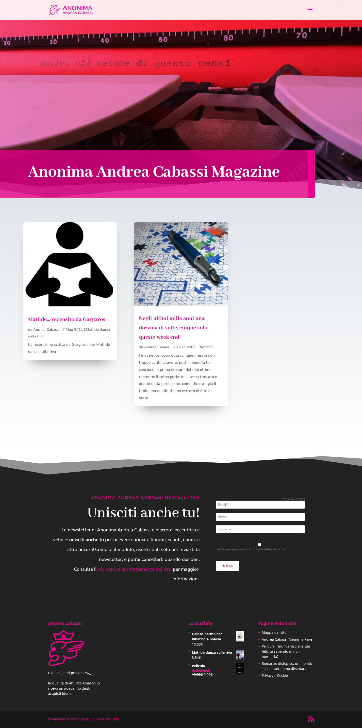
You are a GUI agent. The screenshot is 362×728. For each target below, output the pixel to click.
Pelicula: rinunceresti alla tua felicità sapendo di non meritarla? (286, 651)
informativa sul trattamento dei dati (134, 569)
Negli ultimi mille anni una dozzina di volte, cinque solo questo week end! (173, 327)
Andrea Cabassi (46, 329)
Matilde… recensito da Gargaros (66, 319)
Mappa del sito (274, 632)
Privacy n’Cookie (275, 675)
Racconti (205, 347)
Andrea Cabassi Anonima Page (287, 639)
